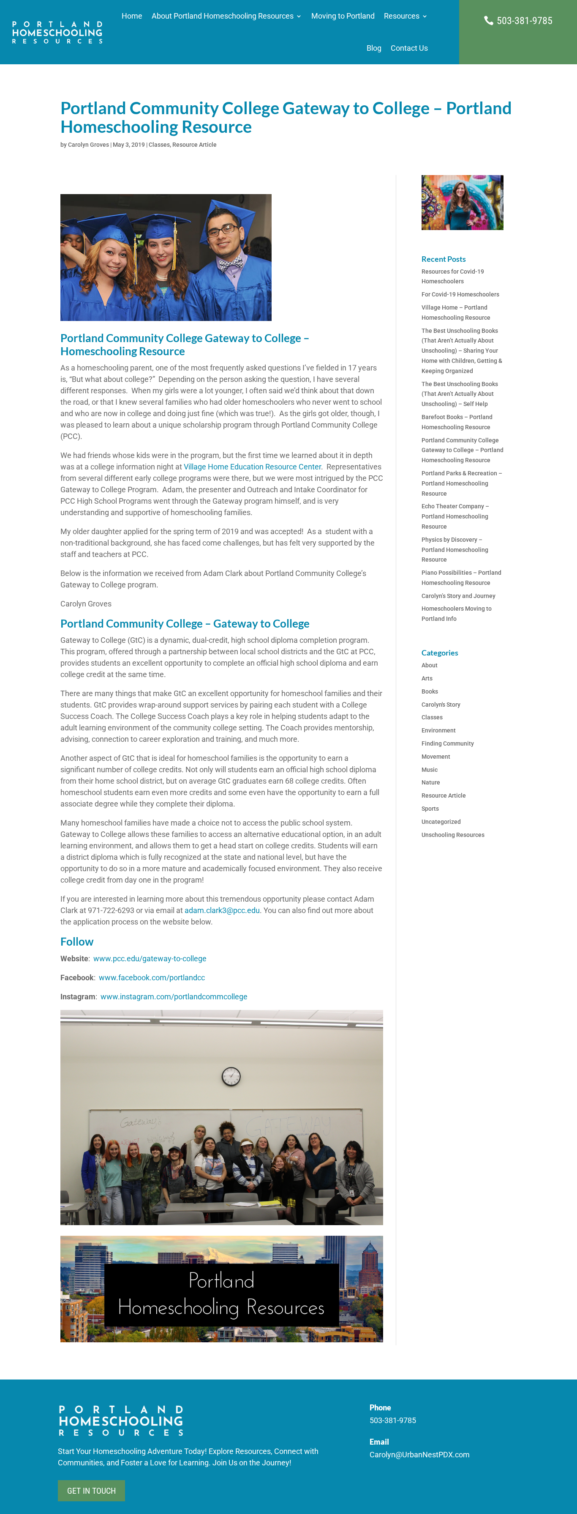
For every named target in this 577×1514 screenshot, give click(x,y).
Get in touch (91, 1491)
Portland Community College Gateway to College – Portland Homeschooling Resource (463, 450)
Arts (427, 678)
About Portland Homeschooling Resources (223, 15)
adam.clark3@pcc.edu (222, 910)
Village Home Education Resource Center (252, 466)
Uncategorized (441, 821)
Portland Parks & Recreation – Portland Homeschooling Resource (462, 483)
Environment (439, 730)
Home (132, 15)
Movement (436, 756)
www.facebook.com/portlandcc (152, 977)
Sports (430, 808)
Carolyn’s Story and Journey (458, 595)
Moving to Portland (343, 15)
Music (430, 769)
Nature (431, 782)
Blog (374, 48)
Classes (159, 144)
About (430, 665)
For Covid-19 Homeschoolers (460, 294)
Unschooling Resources (453, 834)
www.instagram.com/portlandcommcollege (174, 996)
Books (430, 691)
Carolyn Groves (88, 144)
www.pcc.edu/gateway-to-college (149, 958)
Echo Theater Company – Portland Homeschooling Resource (455, 516)
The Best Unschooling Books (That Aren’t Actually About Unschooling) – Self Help (460, 394)
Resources (401, 15)
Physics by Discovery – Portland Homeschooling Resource (455, 549)
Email (379, 1441)
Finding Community (448, 743)
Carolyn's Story (441, 704)
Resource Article (194, 144)
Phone (380, 1407)
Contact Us (409, 48)
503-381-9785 (525, 21)
